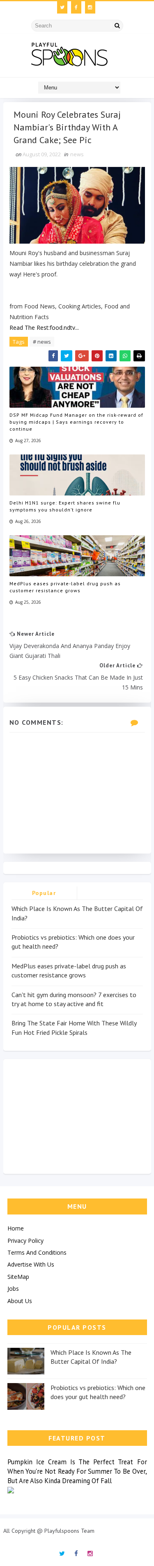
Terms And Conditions (37, 1252)
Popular (44, 893)
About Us (19, 1301)
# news (42, 341)
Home (15, 1228)
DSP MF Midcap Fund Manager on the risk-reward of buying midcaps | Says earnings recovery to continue (76, 422)
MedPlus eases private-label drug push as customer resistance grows (65, 587)
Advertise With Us (30, 1264)
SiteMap (18, 1277)
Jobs (13, 1288)
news (77, 154)
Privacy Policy (25, 1240)
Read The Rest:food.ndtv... (44, 327)
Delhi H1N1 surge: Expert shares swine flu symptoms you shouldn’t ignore (64, 506)
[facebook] (76, 7)
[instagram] (90, 7)
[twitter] (62, 7)
